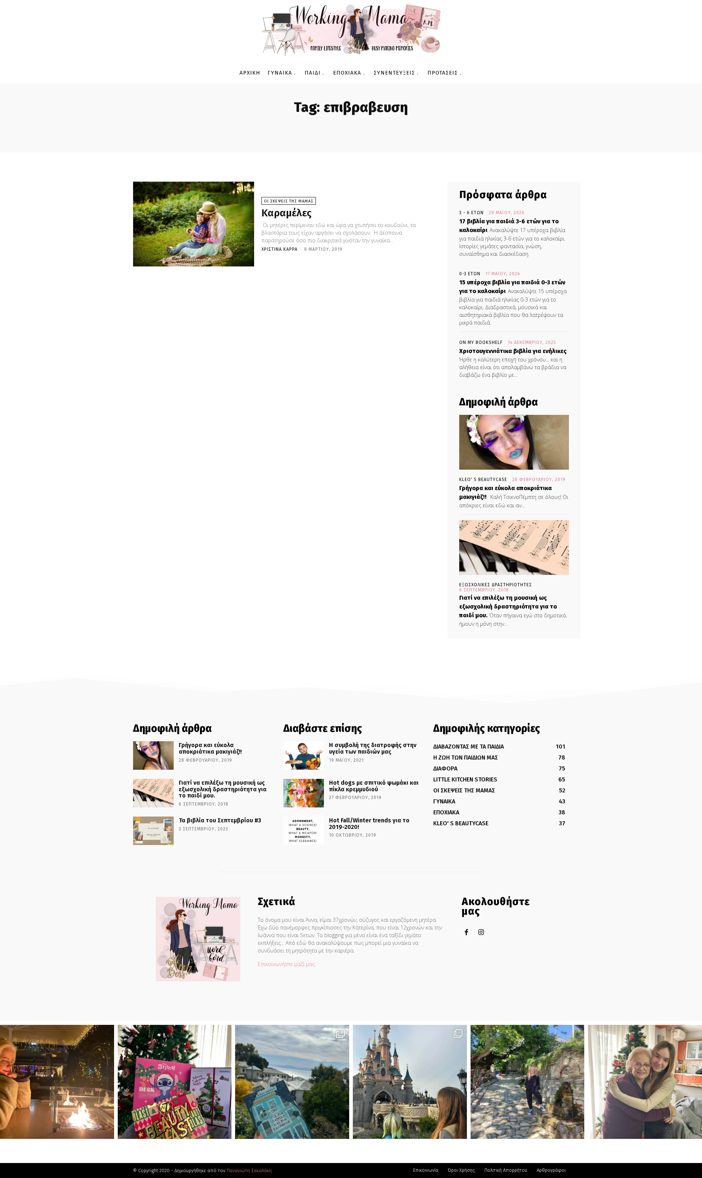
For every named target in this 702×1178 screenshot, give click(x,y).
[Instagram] (481, 932)
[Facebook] (466, 932)
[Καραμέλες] (193, 224)
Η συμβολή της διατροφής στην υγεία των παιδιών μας (372, 748)
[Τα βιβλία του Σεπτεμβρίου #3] (153, 831)
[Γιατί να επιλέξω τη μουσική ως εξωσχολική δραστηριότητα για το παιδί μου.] (514, 547)
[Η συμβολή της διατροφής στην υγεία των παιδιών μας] (303, 755)
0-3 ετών (469, 274)
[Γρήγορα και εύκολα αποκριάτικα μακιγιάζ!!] (514, 442)
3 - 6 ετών (471, 213)
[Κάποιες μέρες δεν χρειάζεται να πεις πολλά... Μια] (528, 1082)
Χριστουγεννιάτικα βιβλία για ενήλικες (512, 351)
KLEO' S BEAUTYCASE (483, 479)
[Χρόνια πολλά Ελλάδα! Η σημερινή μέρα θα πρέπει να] (292, 1082)
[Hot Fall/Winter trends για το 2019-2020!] (303, 831)
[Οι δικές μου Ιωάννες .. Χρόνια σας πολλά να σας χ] (645, 1082)
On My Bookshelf (481, 342)
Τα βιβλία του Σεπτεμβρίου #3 (220, 820)
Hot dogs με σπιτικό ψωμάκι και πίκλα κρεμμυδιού (374, 786)
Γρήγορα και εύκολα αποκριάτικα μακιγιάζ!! (210, 748)
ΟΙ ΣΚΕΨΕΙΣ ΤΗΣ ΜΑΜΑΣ (288, 201)
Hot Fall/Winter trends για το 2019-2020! (369, 823)
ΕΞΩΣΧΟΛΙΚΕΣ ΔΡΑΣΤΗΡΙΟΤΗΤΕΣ (495, 585)
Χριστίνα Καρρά (279, 249)
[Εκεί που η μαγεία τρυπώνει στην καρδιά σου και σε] (410, 1082)
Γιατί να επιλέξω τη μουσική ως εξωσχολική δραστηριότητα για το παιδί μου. (508, 606)
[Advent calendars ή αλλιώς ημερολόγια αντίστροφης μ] (175, 1082)
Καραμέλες (286, 213)
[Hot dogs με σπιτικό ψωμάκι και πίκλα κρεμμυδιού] (303, 793)
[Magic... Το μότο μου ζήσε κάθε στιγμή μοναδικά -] (57, 1082)
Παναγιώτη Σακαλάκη (249, 1170)
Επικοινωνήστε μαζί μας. (287, 964)
